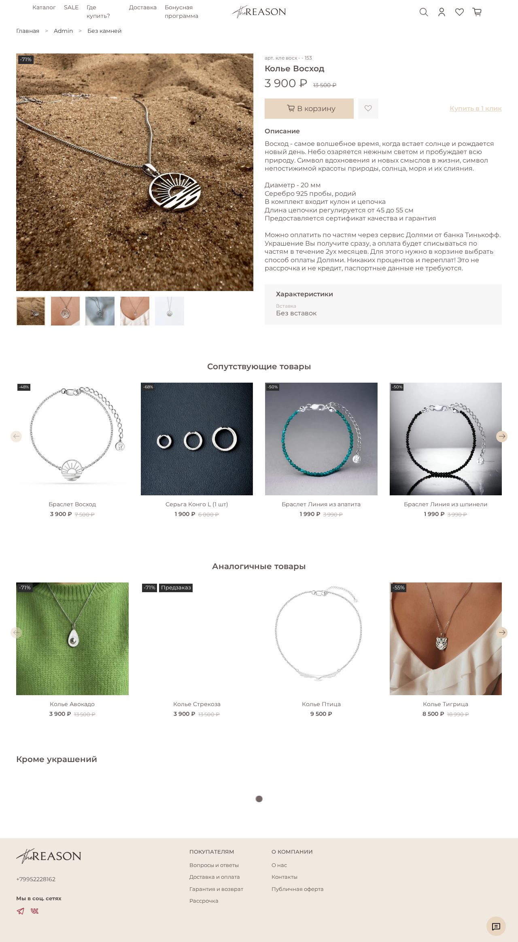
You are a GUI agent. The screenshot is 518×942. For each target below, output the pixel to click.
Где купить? (98, 11)
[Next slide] (242, 172)
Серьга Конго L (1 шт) (197, 504)
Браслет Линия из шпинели (446, 504)
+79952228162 (35, 879)
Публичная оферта (298, 889)
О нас (279, 865)
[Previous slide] (27, 172)
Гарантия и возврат (216, 889)
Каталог (44, 7)
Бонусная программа (181, 11)
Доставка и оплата (214, 877)
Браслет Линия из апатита (321, 504)
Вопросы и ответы (214, 865)
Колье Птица (321, 704)
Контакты (284, 877)
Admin (63, 30)
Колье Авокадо (72, 704)
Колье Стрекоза (197, 704)
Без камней (104, 30)
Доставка (143, 7)
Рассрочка (204, 901)
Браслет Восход (72, 504)
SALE (71, 7)
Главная (27, 30)
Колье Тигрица (445, 704)
